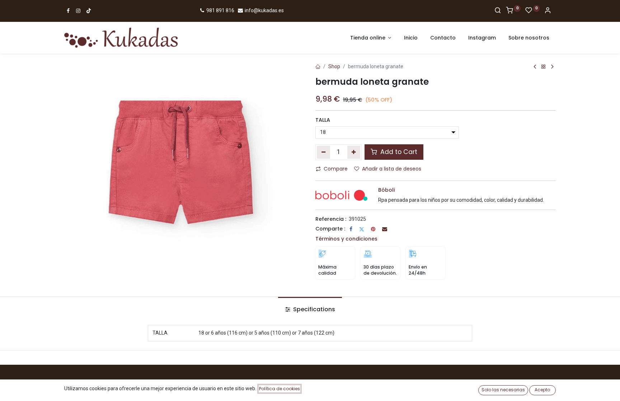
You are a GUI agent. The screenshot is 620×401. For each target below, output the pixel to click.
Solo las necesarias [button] (503, 390)
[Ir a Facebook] (68, 11)
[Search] (497, 11)
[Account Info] (547, 11)
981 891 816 (219, 10)
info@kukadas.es (264, 10)
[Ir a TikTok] (88, 11)
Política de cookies (279, 389)
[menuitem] (411, 38)
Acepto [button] (542, 390)
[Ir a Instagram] (78, 11)
